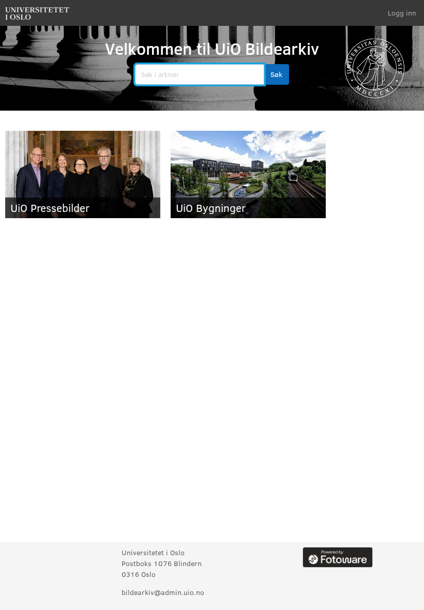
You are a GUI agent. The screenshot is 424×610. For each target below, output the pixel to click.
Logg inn (402, 13)
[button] (276, 74)
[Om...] (337, 556)
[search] (199, 74)
